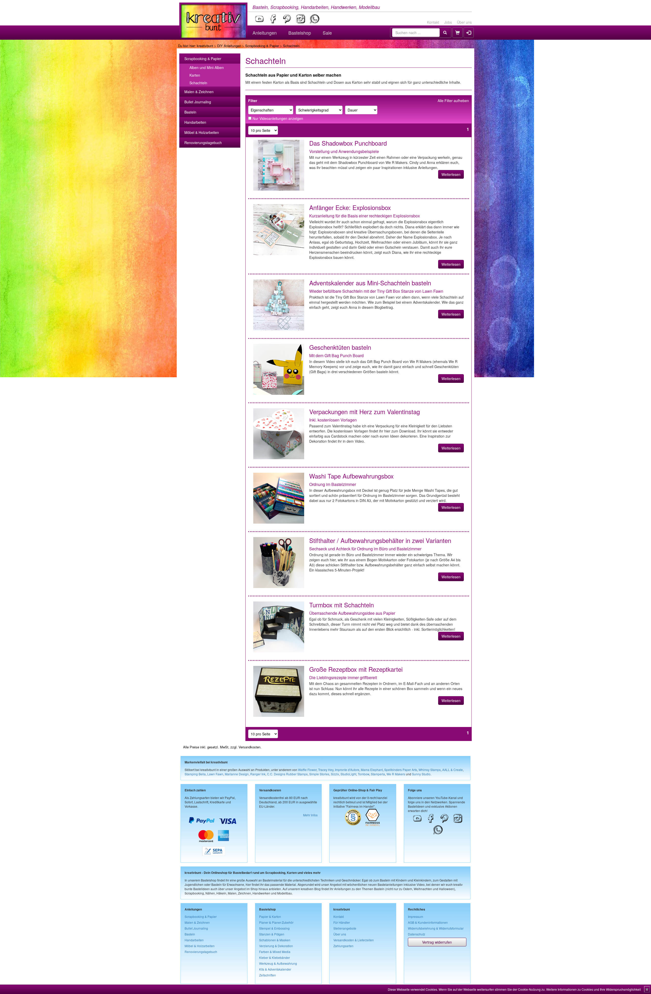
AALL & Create (452, 769)
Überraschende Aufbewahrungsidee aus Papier (352, 613)
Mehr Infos (310, 815)
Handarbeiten (195, 122)
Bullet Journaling (197, 101)
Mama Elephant (372, 769)
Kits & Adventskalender (275, 969)
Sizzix (335, 774)
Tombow (363, 774)
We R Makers (396, 774)
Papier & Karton (270, 916)
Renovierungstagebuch (203, 142)
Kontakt (433, 22)
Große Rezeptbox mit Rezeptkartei (356, 669)
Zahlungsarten (343, 946)
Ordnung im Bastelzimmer (332, 484)
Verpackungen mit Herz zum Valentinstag (364, 411)
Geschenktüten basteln (340, 347)
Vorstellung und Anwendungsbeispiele (344, 151)
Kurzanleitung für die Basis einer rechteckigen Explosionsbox (364, 216)
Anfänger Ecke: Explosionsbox (350, 207)
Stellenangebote (344, 928)
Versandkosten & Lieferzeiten (353, 940)
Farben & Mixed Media (274, 951)
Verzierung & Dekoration (276, 946)
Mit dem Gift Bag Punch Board (336, 355)
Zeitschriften (267, 975)
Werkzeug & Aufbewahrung (278, 963)
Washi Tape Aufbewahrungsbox (351, 475)
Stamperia (378, 774)
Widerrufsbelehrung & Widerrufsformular (436, 928)
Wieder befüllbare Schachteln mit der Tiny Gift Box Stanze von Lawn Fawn (376, 291)
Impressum (415, 916)
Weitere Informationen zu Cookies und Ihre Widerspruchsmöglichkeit (593, 989)
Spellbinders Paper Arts (400, 769)
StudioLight (348, 774)
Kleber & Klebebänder (274, 957)
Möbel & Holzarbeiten (201, 132)
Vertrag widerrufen (437, 942)
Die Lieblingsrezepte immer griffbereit (343, 677)
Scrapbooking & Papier (262, 45)
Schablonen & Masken (274, 940)
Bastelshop (299, 32)
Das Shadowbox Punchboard (348, 142)
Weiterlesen (451, 174)
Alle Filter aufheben (453, 100)
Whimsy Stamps (430, 769)
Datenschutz (416, 934)
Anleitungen (265, 32)
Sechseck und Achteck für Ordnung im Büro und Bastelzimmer (365, 549)
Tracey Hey (325, 769)
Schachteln (198, 82)
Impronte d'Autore (347, 769)
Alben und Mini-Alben (206, 67)
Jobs (448, 22)
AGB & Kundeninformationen (428, 922)
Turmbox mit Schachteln (341, 604)
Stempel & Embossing (274, 928)
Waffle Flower (307, 769)
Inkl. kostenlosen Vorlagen (333, 420)
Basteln (190, 112)
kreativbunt (205, 45)
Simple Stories (319, 774)
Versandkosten (249, 747)
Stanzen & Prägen (271, 934)
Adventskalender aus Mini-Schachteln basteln (370, 282)
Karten (194, 75)
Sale (327, 32)
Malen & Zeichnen (199, 91)
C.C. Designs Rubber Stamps (287, 774)
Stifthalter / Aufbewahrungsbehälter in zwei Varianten (380, 540)
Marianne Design (237, 774)
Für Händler (341, 922)
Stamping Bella (195, 774)
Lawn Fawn (215, 774)
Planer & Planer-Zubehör (276, 922)
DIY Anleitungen (229, 45)
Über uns (464, 22)
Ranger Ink (257, 774)
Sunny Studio (421, 774)
